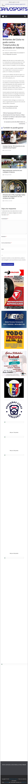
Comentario (4, 218)
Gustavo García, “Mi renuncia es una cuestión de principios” (14, 147)
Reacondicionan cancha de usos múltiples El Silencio (12, 171)
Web (2, 249)
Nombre (3, 236)
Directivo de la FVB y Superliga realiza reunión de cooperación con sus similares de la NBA (14, 196)
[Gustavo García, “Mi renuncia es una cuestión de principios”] (14, 131)
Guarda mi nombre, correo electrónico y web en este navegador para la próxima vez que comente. (13, 259)
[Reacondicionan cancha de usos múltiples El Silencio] (14, 156)
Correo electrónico (6, 243)
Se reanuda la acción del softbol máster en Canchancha (14, 122)
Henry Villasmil (22, 764)
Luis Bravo (14, 50)
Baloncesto (5, 36)
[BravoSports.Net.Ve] (14, 8)
